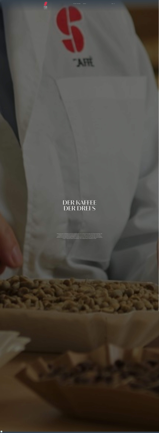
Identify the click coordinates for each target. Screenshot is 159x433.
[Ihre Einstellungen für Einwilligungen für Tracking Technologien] (1, 431)
